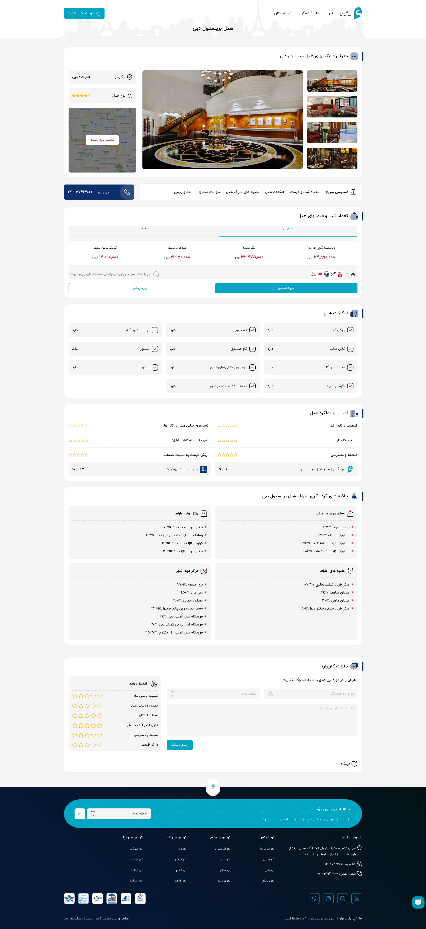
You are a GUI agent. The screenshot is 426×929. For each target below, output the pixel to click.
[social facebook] (328, 898)
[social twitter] (356, 898)
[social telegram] (314, 898)
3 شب (288, 229)
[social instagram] (342, 898)
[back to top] (213, 786)
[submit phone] (80, 813)
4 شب (142, 229)
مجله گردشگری (310, 13)
